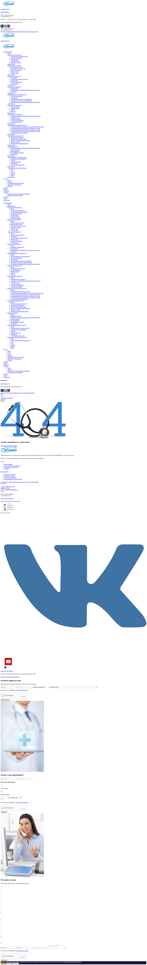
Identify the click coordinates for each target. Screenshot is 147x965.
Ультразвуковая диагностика (16, 157)
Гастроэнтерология (16, 58)
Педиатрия (14, 78)
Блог (5, 198)
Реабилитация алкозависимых (19, 143)
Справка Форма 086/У (17, 120)
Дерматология (15, 61)
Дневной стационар (14, 87)
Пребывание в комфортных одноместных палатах (25, 90)
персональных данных (21, 690)
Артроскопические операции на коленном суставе (25, 129)
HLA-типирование (16, 96)
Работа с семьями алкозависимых (20, 140)
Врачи (6, 188)
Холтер (13, 172)
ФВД (12, 175)
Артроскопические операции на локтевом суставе (25, 128)
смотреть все (11, 64)
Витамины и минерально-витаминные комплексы (25, 102)
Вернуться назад (5, 445)
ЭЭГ (12, 171)
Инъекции (14, 91)
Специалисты (5, 482)
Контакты (7, 200)
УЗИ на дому (14, 73)
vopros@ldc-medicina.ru (11, 489)
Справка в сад (15, 117)
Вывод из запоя (15, 142)
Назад (9, 204)
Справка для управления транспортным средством (25, 116)
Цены (5, 189)
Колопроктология (16, 62)
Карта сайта (34, 482)
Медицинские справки (15, 114)
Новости (6, 191)
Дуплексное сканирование (18, 159)
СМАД (13, 174)
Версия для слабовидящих (8, 31)
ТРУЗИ (13, 160)
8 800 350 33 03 (5, 488)
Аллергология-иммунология (19, 56)
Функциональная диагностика (17, 168)
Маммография (15, 108)
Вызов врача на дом (14, 65)
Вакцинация (14, 81)
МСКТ (13, 110)
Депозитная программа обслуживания (18, 194)
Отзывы (9, 186)
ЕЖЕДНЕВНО (5, 12)
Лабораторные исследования (17, 94)
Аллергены (14, 97)
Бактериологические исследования (21, 99)
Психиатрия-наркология (15, 136)
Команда (10, 181)
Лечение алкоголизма (17, 137)
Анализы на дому (16, 70)
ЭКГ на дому (14, 71)
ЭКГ (12, 169)
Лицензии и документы (14, 184)
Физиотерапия (15, 151)
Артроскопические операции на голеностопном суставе (27, 126)
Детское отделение (14, 76)
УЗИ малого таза (16, 162)
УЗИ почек (14, 163)
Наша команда (8, 464)
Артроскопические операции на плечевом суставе (25, 131)
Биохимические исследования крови (21, 100)
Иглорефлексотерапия (17, 152)
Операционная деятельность (17, 125)
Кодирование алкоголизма (18, 139)
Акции (6, 192)
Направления (8, 52)
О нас (5, 178)
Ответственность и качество (15, 183)
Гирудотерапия (15, 149)
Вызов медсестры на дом (18, 68)
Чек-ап (6, 197)
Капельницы (14, 88)
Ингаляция (14, 154)
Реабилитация (12, 146)
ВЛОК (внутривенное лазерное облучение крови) (25, 148)
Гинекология (14, 59)
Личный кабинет (21, 31)
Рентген (13, 111)
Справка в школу (16, 119)
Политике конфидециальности (72, 962)
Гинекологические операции (19, 133)
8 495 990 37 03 (10, 486)
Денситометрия (15, 107)
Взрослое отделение (14, 55)
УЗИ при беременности (18, 165)
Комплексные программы (14, 195)
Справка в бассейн (16, 122)
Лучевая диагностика (14, 105)
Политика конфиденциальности (10, 677)
